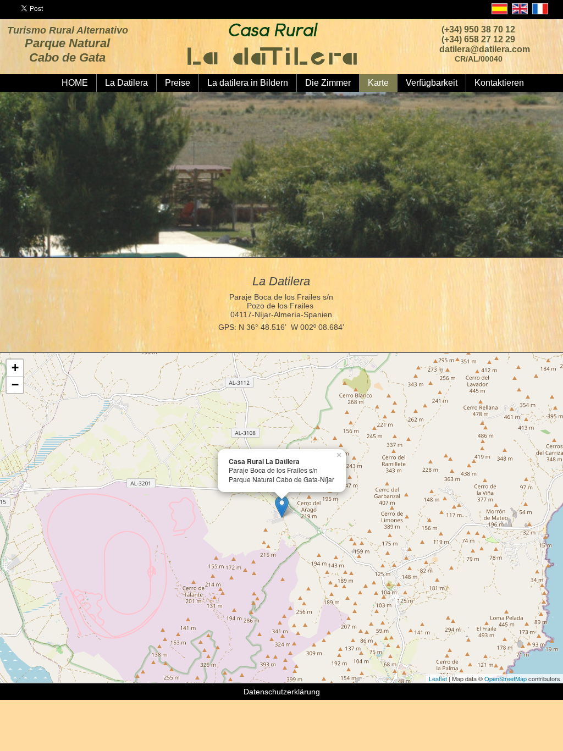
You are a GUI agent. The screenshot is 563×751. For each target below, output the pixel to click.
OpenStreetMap (505, 678)
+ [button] (15, 367)
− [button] (15, 384)
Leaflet (438, 678)
